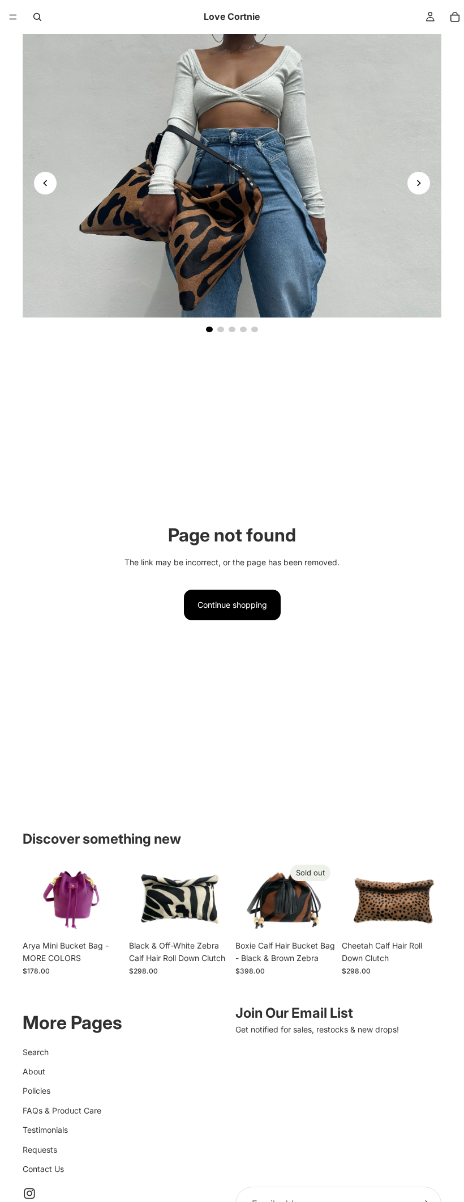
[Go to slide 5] (254, 329)
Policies (36, 1090)
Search (36, 1051)
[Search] (37, 17)
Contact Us (43, 1168)
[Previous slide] (45, 183)
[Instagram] (29, 1193)
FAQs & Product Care (62, 1110)
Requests (40, 1149)
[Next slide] (418, 183)
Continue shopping (232, 605)
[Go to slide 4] (243, 329)
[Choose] (104, 917)
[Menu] (13, 17)
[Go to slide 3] (232, 329)
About (34, 1071)
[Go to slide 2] (220, 329)
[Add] (211, 917)
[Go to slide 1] (209, 329)
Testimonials (45, 1130)
